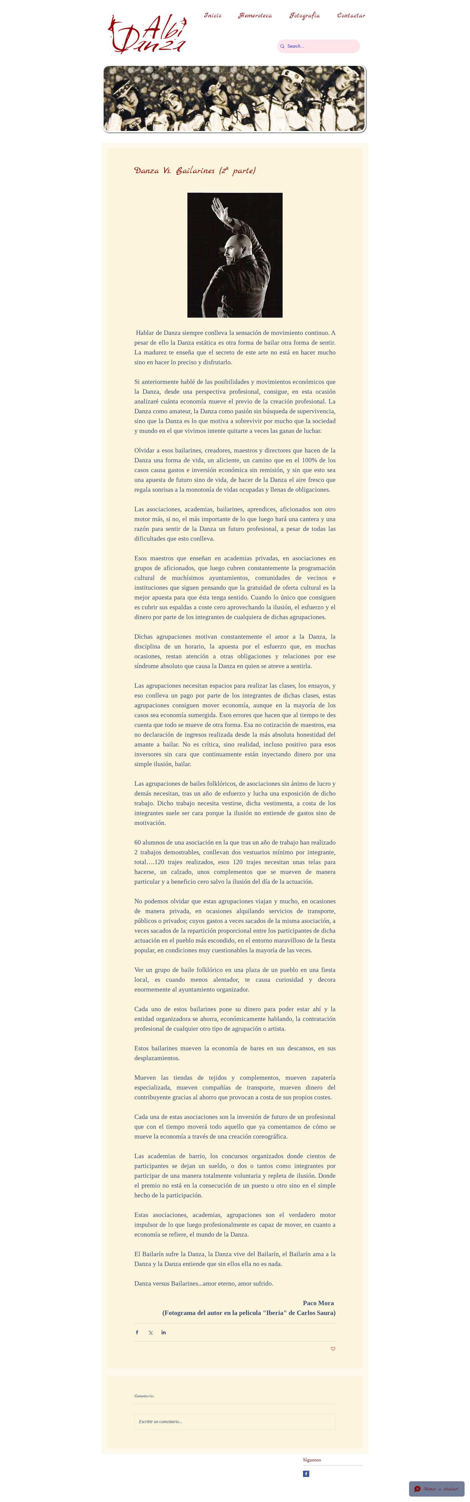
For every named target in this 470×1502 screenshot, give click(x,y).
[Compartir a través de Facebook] (137, 1332)
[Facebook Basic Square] (306, 1474)
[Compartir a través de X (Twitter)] (150, 1332)
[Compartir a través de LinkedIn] (163, 1332)
